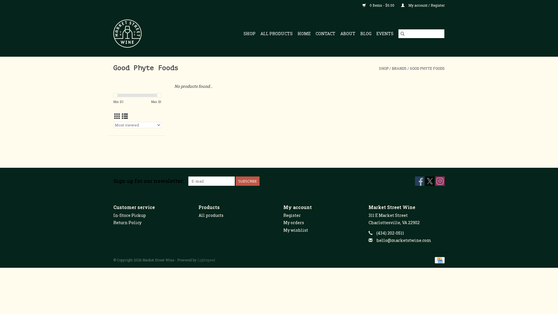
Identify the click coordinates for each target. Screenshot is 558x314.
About (347, 33)
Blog (365, 33)
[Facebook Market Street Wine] (419, 181)
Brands (399, 68)
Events (385, 33)
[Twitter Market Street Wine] (429, 181)
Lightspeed (206, 260)
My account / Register (426, 5)
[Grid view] (117, 116)
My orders (293, 222)
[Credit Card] (439, 259)
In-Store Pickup (129, 215)
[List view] (125, 116)
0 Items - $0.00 (382, 5)
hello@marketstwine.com (403, 240)
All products (210, 215)
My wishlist (295, 230)
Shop (249, 33)
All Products (276, 33)
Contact (325, 33)
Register (292, 215)
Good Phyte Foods (427, 68)
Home (304, 33)
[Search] (402, 33)
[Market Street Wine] (133, 33)
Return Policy (127, 222)
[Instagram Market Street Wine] (440, 181)
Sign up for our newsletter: (148, 181)
